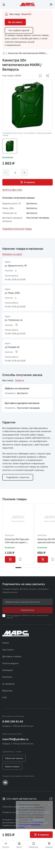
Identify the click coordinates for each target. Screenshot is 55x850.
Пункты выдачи (10, 663)
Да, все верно (15, 22)
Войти (19, 847)
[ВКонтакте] (37, 79)
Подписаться (27, 610)
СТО (4, 697)
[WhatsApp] (46, 79)
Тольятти (19, 380)
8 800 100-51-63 (12, 721)
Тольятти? (26, 14)
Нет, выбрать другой (19, 30)
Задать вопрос (12, 766)
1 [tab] (18, 567)
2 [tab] (22, 567)
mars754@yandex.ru (15, 739)
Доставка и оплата (11, 656)
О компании (8, 684)
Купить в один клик (12, 189)
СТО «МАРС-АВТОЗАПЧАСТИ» (21, 799)
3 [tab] (24, 567)
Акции (5, 642)
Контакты (7, 677)
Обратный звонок (14, 758)
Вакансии (7, 690)
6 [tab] (31, 567)
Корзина (49, 847)
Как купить (8, 649)
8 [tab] (35, 567)
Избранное (33, 847)
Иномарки (7, 670)
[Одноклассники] (41, 79)
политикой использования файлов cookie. (31, 824)
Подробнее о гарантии (17, 477)
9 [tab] (37, 567)
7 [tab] (33, 567)
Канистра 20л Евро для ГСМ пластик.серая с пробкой (17, 541)
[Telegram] (32, 79)
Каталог (5, 847)
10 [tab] (39, 567)
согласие (15, 615)
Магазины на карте (12, 254)
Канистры (9, 535)
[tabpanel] (17, 534)
